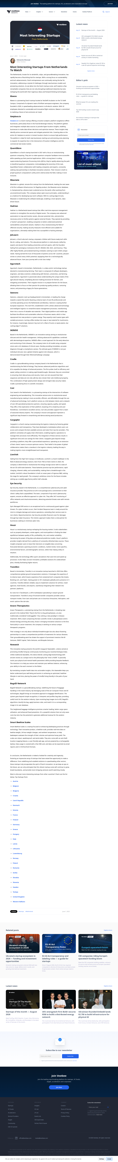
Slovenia (16, 882)
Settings (101, 1159)
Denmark (16, 805)
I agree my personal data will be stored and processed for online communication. (96, 1112)
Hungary (16, 834)
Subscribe (70, 1056)
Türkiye (15, 892)
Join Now (59, 1087)
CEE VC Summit (12, 1127)
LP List (36, 1113)
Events (75, 12)
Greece (15, 829)
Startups (10, 1106)
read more (91, 144)
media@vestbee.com (41, 1138)
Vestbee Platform (87, 12)
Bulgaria (16, 791)
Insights (38, 12)
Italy (14, 839)
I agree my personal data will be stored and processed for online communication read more (91, 144)
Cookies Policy (65, 1116)
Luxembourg (17, 853)
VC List (37, 1109)
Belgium (16, 786)
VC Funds (11, 1109)
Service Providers (13, 1116)
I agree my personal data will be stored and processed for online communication (59, 1060)
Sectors (51, 12)
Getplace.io (14, 121)
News (26, 12)
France (15, 815)
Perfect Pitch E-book (41, 1123)
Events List (38, 1116)
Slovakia (16, 877)
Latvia (15, 844)
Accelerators (12, 1113)
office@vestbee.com (25, 1138)
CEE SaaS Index (39, 1120)
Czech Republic (18, 800)
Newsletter (64, 12)
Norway (15, 858)
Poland (15, 863)
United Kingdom (19, 897)
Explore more (91, 71)
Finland (15, 820)
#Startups (21, 911)
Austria (15, 781)
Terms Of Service (66, 1109)
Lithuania (16, 849)
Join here (110, 3)
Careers (63, 1106)
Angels (10, 1120)
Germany (16, 825)
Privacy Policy (65, 1113)
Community (11, 1123)
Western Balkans (19, 902)
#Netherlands (29, 911)
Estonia (16, 810)
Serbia (15, 873)
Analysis (13, 911)
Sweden (15, 887)
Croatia (15, 796)
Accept (109, 1159)
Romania (16, 868)
